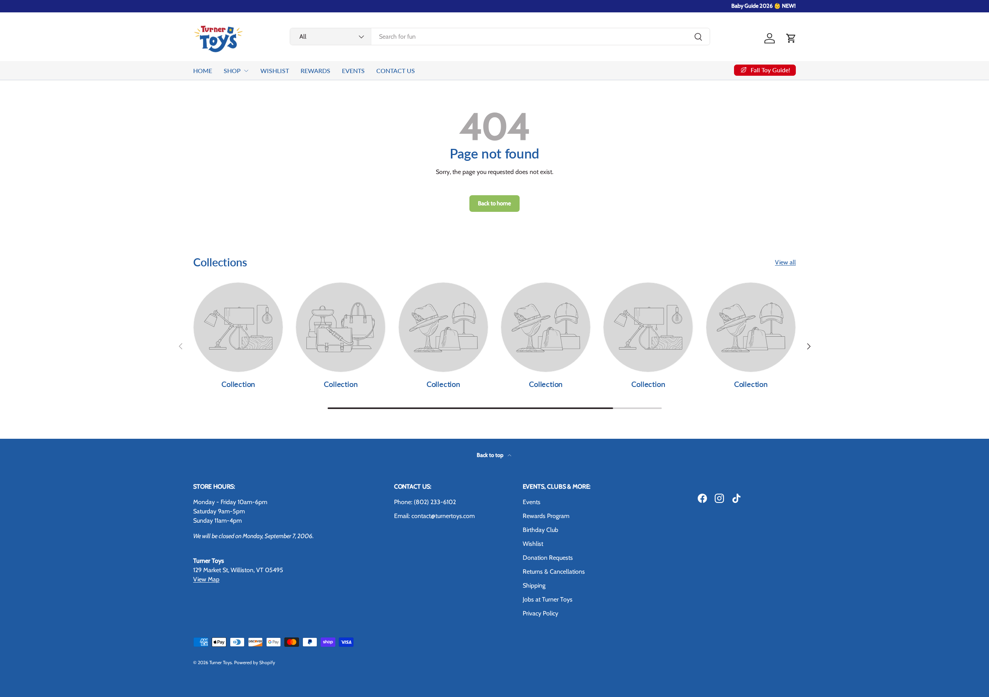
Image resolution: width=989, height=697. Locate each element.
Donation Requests (548, 557)
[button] (791, 38)
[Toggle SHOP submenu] (246, 70)
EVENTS (353, 70)
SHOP (232, 70)
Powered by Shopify (254, 662)
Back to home (494, 203)
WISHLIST (274, 70)
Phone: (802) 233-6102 (425, 502)
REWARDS (315, 70)
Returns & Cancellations (554, 571)
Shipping (534, 585)
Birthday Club (540, 529)
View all (785, 262)
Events (531, 502)
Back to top (491, 455)
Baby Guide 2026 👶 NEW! (763, 5)
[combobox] (500, 36)
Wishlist (533, 543)
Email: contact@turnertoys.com (434, 516)
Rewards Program (546, 516)
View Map (206, 579)
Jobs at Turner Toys (548, 599)
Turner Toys (220, 662)
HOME (202, 70)
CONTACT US (395, 70)
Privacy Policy (540, 613)
